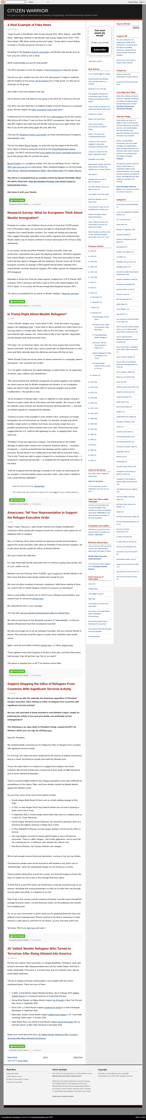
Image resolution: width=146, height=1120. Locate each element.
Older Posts (77, 1057)
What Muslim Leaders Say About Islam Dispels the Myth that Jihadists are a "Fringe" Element (99, 166)
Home (45, 1057)
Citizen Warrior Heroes (14, 1076)
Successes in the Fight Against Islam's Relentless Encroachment (99, 613)
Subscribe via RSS (95, 61)
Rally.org (130, 42)
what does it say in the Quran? (127, 552)
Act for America (53, 70)
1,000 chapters (57, 117)
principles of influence (124, 422)
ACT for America (122, 219)
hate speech (120, 314)
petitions (119, 412)
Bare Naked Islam (55, 170)
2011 (92, 408)
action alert (120, 224)
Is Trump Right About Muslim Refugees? (37, 314)
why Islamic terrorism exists (126, 571)
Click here (98, 534)
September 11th (122, 452)
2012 (92, 403)
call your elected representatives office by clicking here (44, 613)
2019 (92, 282)
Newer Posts (12, 1057)
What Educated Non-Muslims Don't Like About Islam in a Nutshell (98, 81)
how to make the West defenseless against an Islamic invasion (127, 339)
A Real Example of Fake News (29, 25)
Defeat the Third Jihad (14, 1082)
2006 (92, 434)
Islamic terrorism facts (124, 392)
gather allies (120, 304)
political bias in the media (125, 417)
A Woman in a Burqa (95, 114)
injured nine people (65, 1022)
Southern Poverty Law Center (36, 52)
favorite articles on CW (124, 289)
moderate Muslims (123, 397)
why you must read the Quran (126, 576)
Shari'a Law (120, 456)
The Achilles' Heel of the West (98, 194)
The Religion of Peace (96, 594)
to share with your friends (125, 542)
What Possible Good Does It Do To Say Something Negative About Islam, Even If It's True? (99, 234)
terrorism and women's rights (126, 516)
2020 (92, 277)
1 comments (36, 204)
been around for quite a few (44, 109)
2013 (92, 398)
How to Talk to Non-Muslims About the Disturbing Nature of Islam (126, 364)
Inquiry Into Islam (12, 1073)
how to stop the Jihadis (124, 357)
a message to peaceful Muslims (127, 204)
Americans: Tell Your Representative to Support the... (99, 345)
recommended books (124, 437)
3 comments (36, 306)
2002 (92, 455)
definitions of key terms (124, 262)
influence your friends (124, 377)
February (95, 313)
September (96, 302)
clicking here (39, 486)
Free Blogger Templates (11, 1117)
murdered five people (52, 1007)
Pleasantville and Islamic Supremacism (66, 1076)
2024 (92, 256)
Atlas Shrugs (13, 170)
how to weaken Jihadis (124, 372)
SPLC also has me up (17, 167)
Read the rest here (70, 293)
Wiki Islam (91, 599)
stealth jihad (120, 461)
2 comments (36, 504)
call (48, 573)
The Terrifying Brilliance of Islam (99, 74)
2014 (92, 392)
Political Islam (93, 589)
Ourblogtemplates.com (40, 1117)
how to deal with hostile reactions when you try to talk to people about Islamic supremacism (127, 329)
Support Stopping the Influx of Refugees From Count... (101, 355)
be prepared (120, 247)
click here (31, 928)
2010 (92, 413)
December (96, 297)
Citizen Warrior (27, 10)
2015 (92, 387)
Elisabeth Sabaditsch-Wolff (125, 279)
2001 (92, 460)
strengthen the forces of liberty (127, 489)
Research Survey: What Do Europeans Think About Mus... (100, 327)
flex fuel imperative (123, 299)
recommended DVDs (123, 442)
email (55, 573)
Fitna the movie (121, 294)
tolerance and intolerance (125, 547)
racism (119, 427)
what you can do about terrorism (127, 564)
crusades (119, 257)
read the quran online (123, 432)
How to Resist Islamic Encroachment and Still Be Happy (97, 126)
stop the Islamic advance (125, 466)
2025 (92, 251)
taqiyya (119, 158)
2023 (92, 261)
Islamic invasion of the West (126, 387)
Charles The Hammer (124, 252)
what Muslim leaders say (125, 559)
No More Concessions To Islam (17, 1079)
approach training (122, 234)
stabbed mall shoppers (57, 1015)
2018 (92, 288)
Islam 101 (91, 584)
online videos (121, 402)
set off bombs (58, 1000)
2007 (92, 429)
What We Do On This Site (97, 89)
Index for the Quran (95, 481)
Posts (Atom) (23, 1061)
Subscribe (100, 49)
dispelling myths (122, 267)
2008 (92, 424)
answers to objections (124, 229)
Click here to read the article (62, 1096)
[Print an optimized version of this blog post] (17, 201)
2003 (92, 450)
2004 (92, 445)
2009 (92, 418)
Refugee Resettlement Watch (33, 170)
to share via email (122, 537)
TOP (143, 1117)
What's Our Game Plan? (96, 119)
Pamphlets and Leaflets (96, 159)
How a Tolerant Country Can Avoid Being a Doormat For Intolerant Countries (98, 224)
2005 (92, 439)
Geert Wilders (121, 309)
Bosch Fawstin (31, 145)
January (95, 375)
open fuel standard (123, 407)
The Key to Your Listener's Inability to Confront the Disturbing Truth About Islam (98, 144)
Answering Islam (94, 636)
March (94, 307)
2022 (92, 267)
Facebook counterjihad (124, 284)
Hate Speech (92, 174)
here (55, 492)
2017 (92, 293)
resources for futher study (125, 447)
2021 (92, 272)
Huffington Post (26, 327)
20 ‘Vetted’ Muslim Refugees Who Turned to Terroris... (101, 365)
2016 (92, 382)
